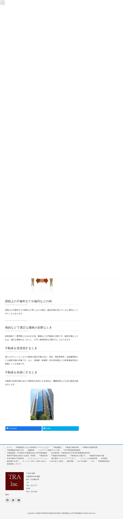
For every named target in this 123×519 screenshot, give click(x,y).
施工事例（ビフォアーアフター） (64, 458)
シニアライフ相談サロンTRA (49, 450)
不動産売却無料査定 (59, 456)
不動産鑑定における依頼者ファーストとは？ (32, 447)
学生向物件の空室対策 (15, 458)
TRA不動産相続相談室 (72, 450)
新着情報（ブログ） (14, 464)
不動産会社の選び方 (77, 456)
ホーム (9, 447)
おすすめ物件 (82, 461)
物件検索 (70, 461)
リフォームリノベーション (38, 458)
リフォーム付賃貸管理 (88, 458)
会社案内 (104, 458)
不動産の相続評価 (72, 447)
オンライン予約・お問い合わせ (34, 461)
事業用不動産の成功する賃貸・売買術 (21, 456)
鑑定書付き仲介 (13, 461)
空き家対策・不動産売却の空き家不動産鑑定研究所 (70, 453)
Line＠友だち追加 (56, 461)
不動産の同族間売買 (90, 447)
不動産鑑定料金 (104, 461)
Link (92, 461)
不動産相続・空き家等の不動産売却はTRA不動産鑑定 (27, 453)
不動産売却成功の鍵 (96, 456)
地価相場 (31, 450)
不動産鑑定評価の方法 (15, 450)
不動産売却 (43, 456)
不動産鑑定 (57, 447)
